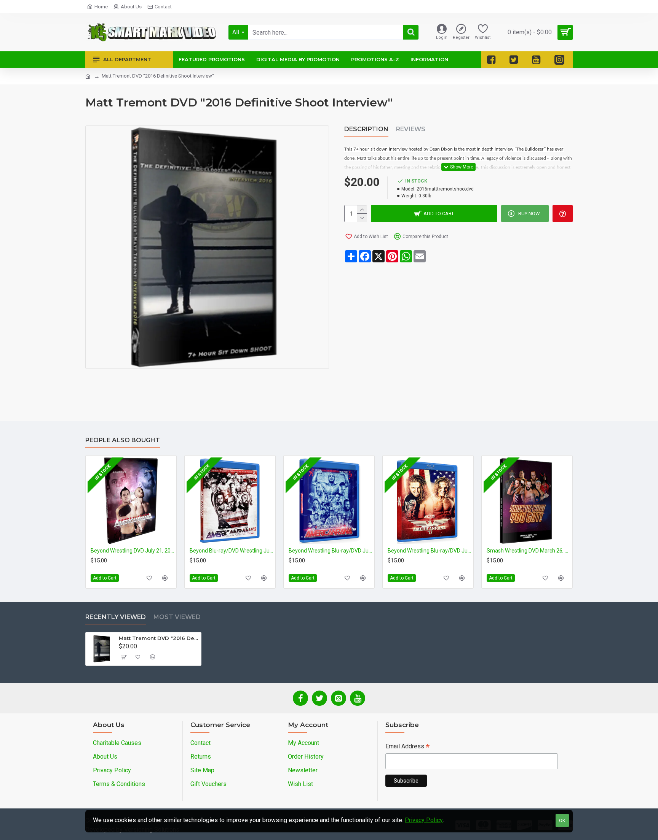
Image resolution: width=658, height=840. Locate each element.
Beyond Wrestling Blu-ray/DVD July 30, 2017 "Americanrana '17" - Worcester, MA (429, 551)
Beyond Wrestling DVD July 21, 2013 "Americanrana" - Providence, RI (132, 551)
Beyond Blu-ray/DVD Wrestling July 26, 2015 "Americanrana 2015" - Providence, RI (231, 551)
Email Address (407, 747)
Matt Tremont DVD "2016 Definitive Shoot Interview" (158, 638)
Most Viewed (177, 617)
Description (366, 129)
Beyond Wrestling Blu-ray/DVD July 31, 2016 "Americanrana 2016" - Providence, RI (330, 551)
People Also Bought (122, 440)
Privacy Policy (424, 820)
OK (562, 820)
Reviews (410, 129)
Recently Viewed (115, 617)
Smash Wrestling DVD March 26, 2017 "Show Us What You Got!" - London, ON (528, 551)
